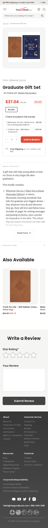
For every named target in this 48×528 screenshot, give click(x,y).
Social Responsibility (12, 484)
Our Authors (8, 428)
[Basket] (44, 10)
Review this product (27, 93)
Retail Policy (29, 442)
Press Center (9, 471)
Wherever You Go (17, 80)
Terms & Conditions (33, 465)
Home (5, 23)
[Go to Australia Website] (24, 511)
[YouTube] (19, 498)
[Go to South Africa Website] (36, 511)
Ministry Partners (31, 438)
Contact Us (29, 421)
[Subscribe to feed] (13, 498)
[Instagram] (34, 498)
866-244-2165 (38, 505)
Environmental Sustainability (16, 487)
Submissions (9, 432)
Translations (8, 461)
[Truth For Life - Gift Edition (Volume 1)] (20, 286)
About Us (7, 421)
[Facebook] (29, 498)
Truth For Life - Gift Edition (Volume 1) (20, 307)
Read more (22, 233)
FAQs (26, 445)
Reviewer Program (11, 468)
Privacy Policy (30, 461)
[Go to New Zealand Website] (30, 511)
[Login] (38, 9)
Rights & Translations (13, 435)
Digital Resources (11, 465)
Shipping (28, 425)
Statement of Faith (12, 425)
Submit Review (24, 401)
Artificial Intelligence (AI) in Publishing (20, 491)
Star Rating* (11, 349)
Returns (27, 428)
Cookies (27, 458)
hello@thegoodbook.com (16, 505)
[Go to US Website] (18, 511)
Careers (6, 439)
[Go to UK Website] (12, 511)
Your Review (11, 365)
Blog (5, 458)
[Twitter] (24, 498)
